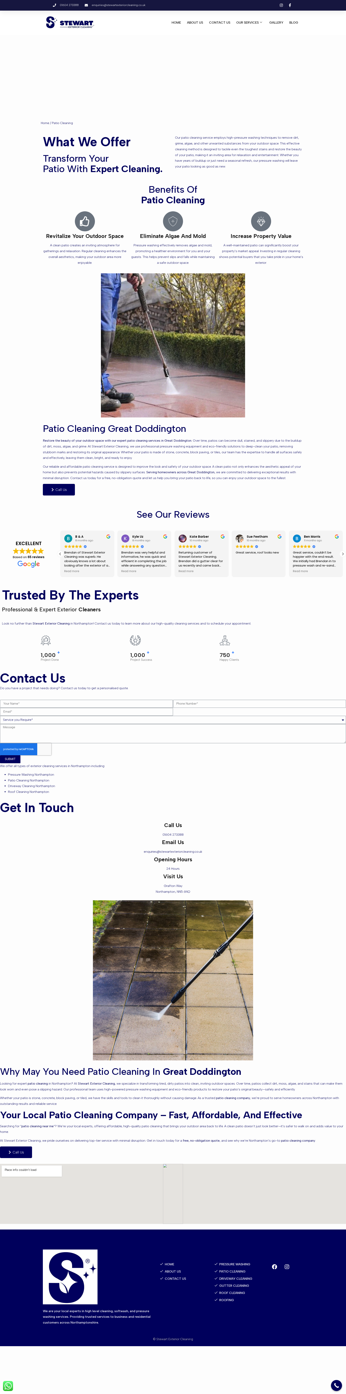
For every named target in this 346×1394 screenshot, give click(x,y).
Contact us (219, 22)
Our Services (247, 22)
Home (176, 22)
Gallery (276, 22)
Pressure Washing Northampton (31, 774)
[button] (343, 554)
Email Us (173, 842)
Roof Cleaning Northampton (28, 792)
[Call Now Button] (336, 1385)
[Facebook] (274, 1267)
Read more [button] (72, 571)
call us (173, 825)
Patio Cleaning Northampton (28, 780)
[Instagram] (287, 1267)
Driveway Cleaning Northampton (31, 786)
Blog (293, 22)
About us (195, 22)
